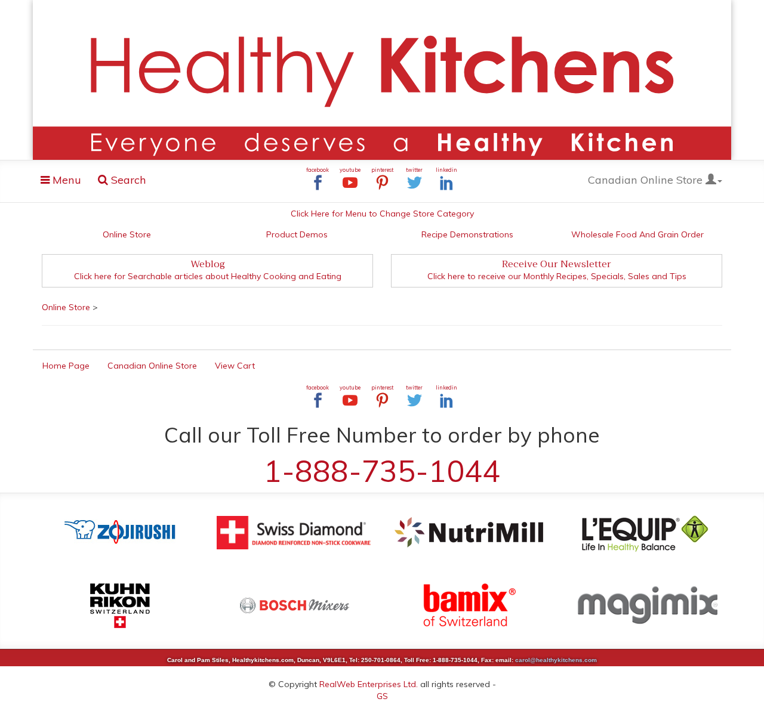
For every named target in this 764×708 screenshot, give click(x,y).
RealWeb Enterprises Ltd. (368, 684)
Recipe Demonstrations (467, 234)
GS (382, 696)
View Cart (235, 365)
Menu (64, 182)
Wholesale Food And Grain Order (637, 234)
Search (127, 180)
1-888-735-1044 (382, 471)
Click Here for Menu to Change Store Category (382, 213)
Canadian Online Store (647, 180)
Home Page (66, 365)
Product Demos (297, 234)
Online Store (127, 234)
